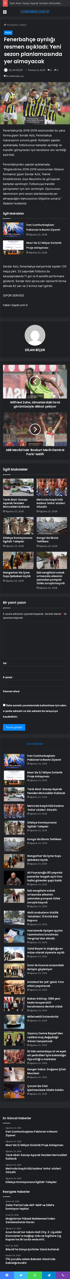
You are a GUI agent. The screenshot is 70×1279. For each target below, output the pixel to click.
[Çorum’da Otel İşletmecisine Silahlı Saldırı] (14, 1091)
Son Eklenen (35, 743)
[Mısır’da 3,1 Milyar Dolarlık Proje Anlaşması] (13, 247)
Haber (23, 24)
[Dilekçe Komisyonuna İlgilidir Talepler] (18, 525)
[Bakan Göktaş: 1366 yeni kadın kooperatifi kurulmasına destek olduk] (14, 1004)
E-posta (8, 677)
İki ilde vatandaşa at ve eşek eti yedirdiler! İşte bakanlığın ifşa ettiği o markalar (46, 1055)
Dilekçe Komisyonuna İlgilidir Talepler (17, 539)
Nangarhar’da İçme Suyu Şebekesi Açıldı (17, 574)
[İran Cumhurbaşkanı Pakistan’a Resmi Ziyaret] (13, 229)
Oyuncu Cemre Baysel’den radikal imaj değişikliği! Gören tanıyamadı (45, 1037)
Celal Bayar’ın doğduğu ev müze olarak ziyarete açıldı (45, 950)
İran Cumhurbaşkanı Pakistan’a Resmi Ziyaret (44, 758)
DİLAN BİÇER (16, 70)
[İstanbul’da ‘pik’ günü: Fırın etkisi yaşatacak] (14, 987)
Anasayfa (12, 24)
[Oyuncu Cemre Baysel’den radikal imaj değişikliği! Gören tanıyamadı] (14, 1038)
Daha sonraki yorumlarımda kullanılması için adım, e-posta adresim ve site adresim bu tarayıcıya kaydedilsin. (35, 711)
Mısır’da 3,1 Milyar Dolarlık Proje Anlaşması (44, 774)
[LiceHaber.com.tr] (35, 11)
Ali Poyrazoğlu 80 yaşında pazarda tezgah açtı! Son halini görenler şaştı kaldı (44, 876)
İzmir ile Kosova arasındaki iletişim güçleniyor (45, 967)
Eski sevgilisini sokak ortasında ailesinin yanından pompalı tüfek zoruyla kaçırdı (51, 578)
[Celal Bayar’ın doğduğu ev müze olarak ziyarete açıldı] (14, 954)
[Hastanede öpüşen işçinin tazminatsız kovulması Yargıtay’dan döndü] (14, 936)
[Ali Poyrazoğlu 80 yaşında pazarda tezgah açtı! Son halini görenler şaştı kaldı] (14, 878)
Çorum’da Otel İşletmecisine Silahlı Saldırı (45, 1088)
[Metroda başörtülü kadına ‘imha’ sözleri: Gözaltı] (52, 487)
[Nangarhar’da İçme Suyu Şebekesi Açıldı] (18, 560)
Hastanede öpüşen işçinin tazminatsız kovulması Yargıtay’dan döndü (45, 934)
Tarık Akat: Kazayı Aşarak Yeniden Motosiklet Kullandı (16, 503)
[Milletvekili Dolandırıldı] (14, 1022)
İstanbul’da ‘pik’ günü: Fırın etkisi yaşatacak (45, 984)
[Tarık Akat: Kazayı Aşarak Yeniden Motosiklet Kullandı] (18, 487)
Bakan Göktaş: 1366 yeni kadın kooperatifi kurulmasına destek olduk (45, 1002)
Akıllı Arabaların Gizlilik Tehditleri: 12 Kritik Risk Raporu (42, 916)
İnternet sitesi (11, 691)
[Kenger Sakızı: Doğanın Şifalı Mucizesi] (14, 1074)
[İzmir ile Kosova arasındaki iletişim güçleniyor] (14, 970)
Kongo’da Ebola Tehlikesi (47, 539)
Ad (5, 663)
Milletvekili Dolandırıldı (42, 1017)
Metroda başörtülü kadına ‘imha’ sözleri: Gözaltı (51, 503)
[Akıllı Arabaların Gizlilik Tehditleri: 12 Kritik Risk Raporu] (14, 918)
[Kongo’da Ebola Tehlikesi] (52, 525)
